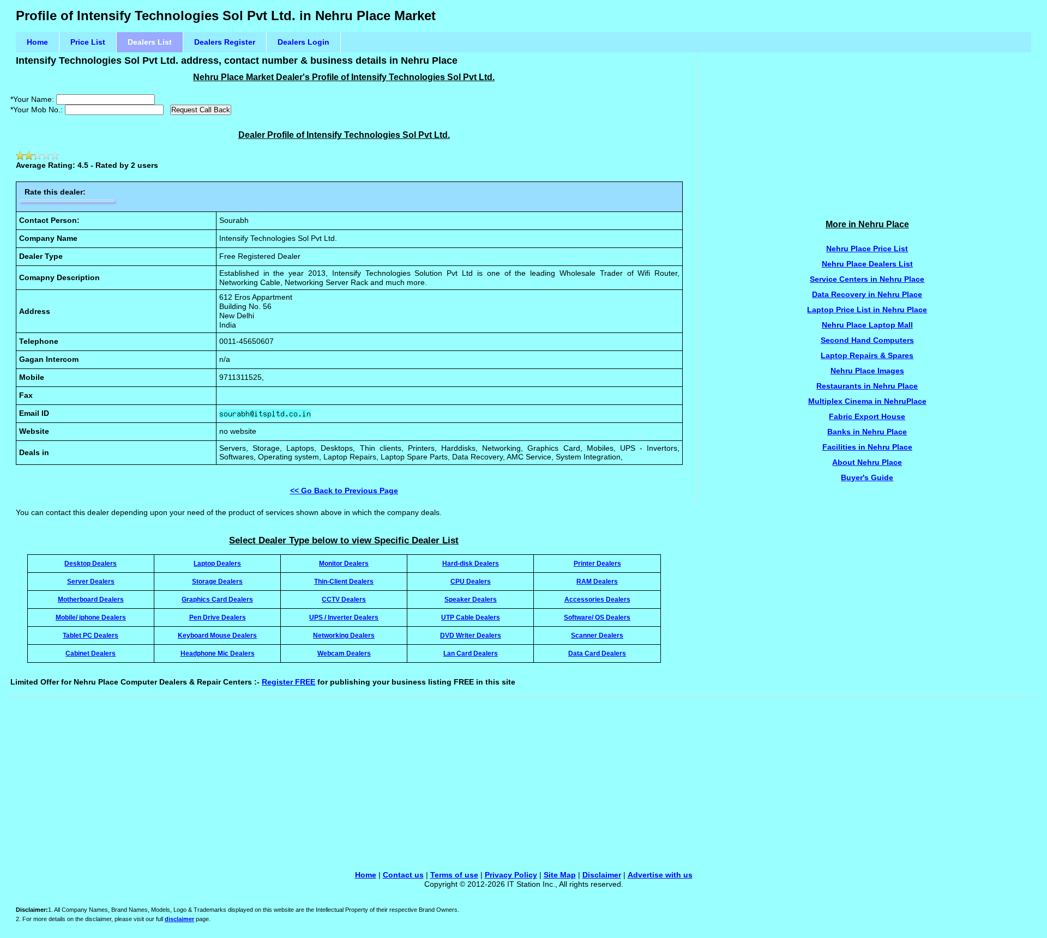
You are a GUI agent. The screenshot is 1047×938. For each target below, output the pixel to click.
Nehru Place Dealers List (867, 263)
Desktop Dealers (90, 563)
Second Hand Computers (867, 340)
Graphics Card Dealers (217, 599)
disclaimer (179, 919)
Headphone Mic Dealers (217, 653)
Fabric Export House (867, 416)
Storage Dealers (217, 581)
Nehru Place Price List (867, 248)
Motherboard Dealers (91, 599)
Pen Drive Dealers (217, 617)
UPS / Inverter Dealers (343, 617)
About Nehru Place (867, 462)
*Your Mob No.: (36, 109)
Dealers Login (303, 42)
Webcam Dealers (344, 653)
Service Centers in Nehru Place (867, 279)
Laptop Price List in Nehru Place (867, 309)
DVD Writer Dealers (470, 635)
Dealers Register (224, 42)
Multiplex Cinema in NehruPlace (867, 401)
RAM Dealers (597, 581)
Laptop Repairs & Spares (867, 355)
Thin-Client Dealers (344, 581)
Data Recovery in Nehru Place (867, 294)
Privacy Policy (511, 874)
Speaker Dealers (470, 599)
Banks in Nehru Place (867, 431)
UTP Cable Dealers (470, 617)
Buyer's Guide (867, 477)
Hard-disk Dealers (470, 563)
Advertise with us (660, 874)
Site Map (560, 874)
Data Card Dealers (597, 653)
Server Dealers (91, 581)
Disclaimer (601, 874)
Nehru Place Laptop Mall (867, 324)
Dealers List (150, 42)
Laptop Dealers (217, 563)
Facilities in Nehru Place (867, 447)
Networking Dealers (344, 635)
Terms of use (454, 874)
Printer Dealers (597, 563)
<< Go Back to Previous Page (344, 490)
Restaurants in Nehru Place (867, 386)
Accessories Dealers (597, 599)
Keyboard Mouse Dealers (217, 635)
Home (37, 42)
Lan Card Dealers (470, 653)
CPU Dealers (470, 581)
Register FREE (288, 681)
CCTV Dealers (344, 599)
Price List (87, 42)
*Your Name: (32, 99)
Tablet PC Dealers (90, 635)
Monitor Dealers (344, 563)
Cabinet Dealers (90, 653)
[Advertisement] (867, 128)
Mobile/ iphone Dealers (91, 617)
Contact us (403, 874)
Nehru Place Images (867, 370)
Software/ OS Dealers (597, 617)
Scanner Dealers (597, 635)
